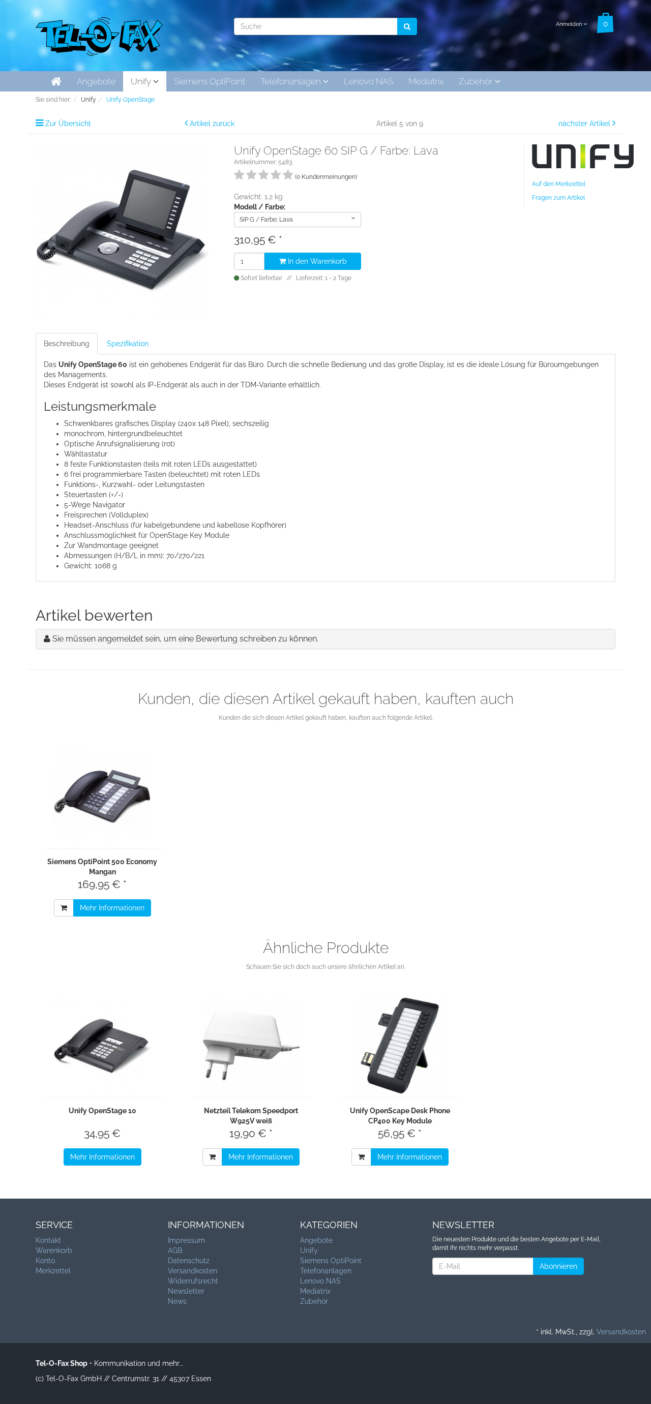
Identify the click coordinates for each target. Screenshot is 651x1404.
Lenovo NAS (368, 81)
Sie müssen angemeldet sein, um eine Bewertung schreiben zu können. (185, 639)
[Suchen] (407, 26)
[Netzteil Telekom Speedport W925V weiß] (251, 1045)
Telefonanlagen (291, 81)
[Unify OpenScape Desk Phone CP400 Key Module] (400, 1045)
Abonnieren (558, 1266)
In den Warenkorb (316, 261)
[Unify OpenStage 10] (102, 1045)
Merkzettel (53, 1271)
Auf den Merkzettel (558, 184)
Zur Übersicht (68, 123)
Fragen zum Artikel (558, 197)
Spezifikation (128, 344)
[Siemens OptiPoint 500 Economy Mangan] (102, 796)
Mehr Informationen (112, 908)
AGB (175, 1250)
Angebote (96, 81)
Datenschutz (189, 1261)
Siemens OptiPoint (209, 81)
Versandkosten (192, 1271)
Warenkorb (54, 1250)
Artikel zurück (212, 123)
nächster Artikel (585, 123)
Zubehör (477, 81)
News (177, 1301)
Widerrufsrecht (193, 1281)
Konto (45, 1261)
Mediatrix (425, 81)
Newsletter (186, 1291)
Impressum (186, 1240)
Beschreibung (67, 344)
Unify (142, 81)
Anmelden (569, 24)
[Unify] (583, 155)
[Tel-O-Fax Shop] (99, 34)
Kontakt (48, 1240)
